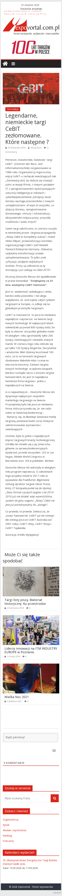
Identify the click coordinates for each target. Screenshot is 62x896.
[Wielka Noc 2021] (31, 666)
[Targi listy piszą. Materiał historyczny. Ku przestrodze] (31, 569)
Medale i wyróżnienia (14, 830)
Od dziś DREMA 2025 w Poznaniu (22, 12)
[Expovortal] (5, 64)
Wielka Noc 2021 (16, 697)
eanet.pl (57, 892)
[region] (31, 47)
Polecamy (8, 841)
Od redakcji (12, 109)
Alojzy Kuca (36, 147)
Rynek (6, 825)
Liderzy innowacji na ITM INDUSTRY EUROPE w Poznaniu (30, 650)
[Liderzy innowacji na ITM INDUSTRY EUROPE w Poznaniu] (31, 617)
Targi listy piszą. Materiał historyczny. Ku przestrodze (25, 602)
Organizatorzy (10, 819)
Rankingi (7, 835)
